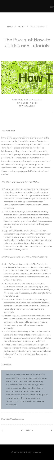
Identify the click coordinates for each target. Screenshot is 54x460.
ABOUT (21, 26)
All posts (27, 430)
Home (10, 26)
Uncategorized (17, 418)
